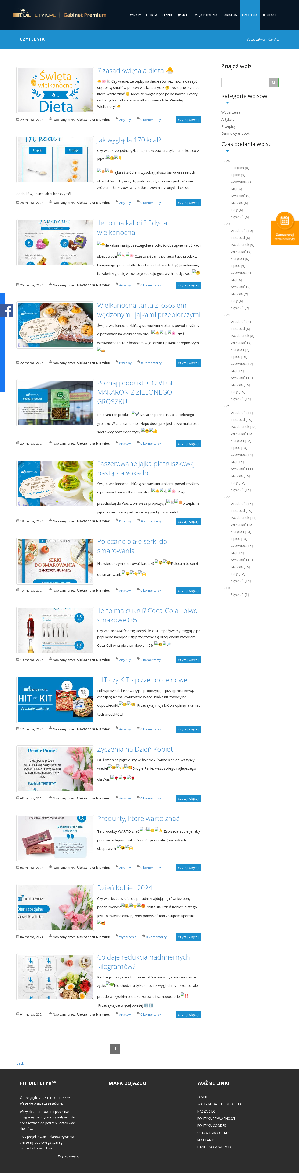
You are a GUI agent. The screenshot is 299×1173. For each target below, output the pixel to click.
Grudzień (242, 230)
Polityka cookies (211, 1125)
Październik (242, 244)
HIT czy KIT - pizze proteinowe (142, 679)
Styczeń (240, 216)
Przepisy (228, 126)
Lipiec (238, 174)
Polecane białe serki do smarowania (132, 546)
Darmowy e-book (235, 133)
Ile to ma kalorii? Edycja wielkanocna (132, 227)
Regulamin (206, 1140)
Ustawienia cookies (213, 1133)
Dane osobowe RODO (215, 1147)
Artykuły (228, 119)
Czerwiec (241, 181)
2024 (225, 314)
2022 (225, 496)
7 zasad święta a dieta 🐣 (135, 70)
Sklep (185, 15)
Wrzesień (241, 251)
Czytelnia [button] (249, 15)
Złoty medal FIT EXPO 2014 (219, 1104)
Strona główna (256, 39)
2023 (225, 405)
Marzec (239, 202)
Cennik (167, 15)
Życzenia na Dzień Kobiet (135, 749)
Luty (237, 209)
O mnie (202, 1097)
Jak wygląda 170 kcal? (129, 139)
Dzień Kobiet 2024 (124, 887)
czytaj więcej (188, 119)
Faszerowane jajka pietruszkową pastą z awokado (145, 468)
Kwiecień (241, 195)
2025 (225, 223)
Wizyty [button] (135, 15)
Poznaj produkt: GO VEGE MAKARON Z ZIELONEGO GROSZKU (135, 392)
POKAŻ (6, 310)
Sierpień (240, 167)
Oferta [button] (151, 15)
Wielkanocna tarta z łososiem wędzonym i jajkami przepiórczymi (148, 309)
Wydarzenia (230, 112)
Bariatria (230, 15)
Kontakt (269, 15)
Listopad (240, 237)
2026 (225, 160)
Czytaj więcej (68, 1156)
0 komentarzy (150, 120)
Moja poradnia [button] (206, 15)
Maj (236, 188)
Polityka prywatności (216, 1118)
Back (20, 1063)
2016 (225, 587)
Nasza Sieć (206, 1111)
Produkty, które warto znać (138, 818)
